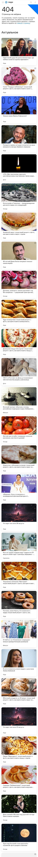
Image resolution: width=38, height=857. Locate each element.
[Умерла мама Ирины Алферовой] (19, 109)
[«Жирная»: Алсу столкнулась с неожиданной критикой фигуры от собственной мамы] (19, 488)
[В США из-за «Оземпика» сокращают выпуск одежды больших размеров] (19, 633)
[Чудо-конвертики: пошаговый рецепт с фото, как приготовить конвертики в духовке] (19, 313)
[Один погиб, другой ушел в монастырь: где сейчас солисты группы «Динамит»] (19, 51)
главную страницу (23, 23)
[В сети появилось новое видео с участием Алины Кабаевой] (19, 662)
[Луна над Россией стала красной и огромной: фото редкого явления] (19, 837)
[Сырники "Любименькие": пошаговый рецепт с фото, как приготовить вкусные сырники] (19, 779)
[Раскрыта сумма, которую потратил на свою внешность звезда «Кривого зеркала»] (19, 139)
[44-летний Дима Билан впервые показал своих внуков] (19, 255)
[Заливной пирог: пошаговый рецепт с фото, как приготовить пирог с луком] (19, 226)
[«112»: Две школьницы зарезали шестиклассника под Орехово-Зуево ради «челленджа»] (19, 168)
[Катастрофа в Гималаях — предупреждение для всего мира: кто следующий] (19, 197)
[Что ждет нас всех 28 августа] (19, 517)
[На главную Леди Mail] (10, 2)
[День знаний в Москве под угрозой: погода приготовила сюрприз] (19, 808)
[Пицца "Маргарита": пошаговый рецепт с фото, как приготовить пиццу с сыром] (19, 750)
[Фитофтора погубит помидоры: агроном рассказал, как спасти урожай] (19, 430)
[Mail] (6, 2)
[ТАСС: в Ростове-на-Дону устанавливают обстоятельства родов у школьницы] (19, 371)
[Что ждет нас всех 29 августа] (19, 721)
